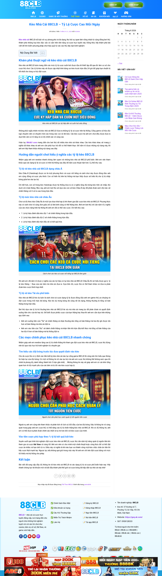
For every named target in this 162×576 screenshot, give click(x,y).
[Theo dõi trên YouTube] (34, 536)
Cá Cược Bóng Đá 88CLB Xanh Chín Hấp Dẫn (134, 79)
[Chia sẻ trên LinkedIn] (73, 476)
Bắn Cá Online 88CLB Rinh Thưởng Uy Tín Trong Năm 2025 (133, 103)
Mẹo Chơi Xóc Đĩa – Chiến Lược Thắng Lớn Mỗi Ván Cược (134, 128)
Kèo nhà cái (24, 40)
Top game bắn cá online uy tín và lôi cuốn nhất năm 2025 (133, 91)
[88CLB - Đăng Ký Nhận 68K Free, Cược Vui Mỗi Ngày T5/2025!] (30, 4)
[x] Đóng (42, 555)
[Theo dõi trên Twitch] (38, 536)
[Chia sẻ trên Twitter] (60, 476)
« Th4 (120, 63)
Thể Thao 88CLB (67, 484)
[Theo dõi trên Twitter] (25, 536)
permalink (87, 484)
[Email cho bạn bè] (65, 476)
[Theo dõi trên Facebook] (21, 536)
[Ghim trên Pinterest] (69, 476)
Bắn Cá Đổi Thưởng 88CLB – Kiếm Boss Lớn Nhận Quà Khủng (133, 115)
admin (77, 31)
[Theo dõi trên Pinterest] (30, 536)
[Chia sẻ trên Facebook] (56, 476)
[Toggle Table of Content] (41, 53)
